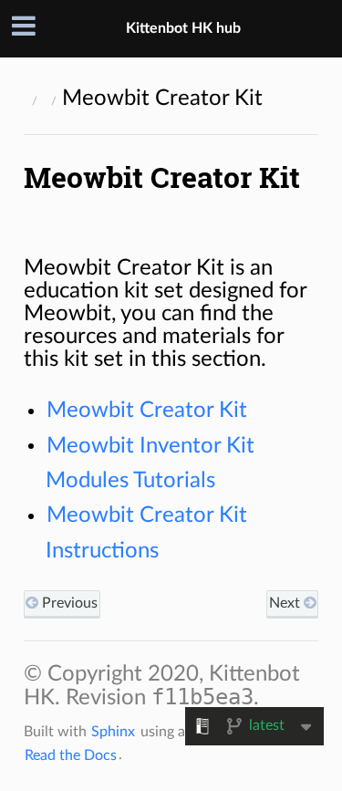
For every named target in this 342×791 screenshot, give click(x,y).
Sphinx (113, 731)
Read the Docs (71, 754)
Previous (68, 603)
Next (286, 603)
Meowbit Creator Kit (147, 411)
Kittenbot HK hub (183, 28)
